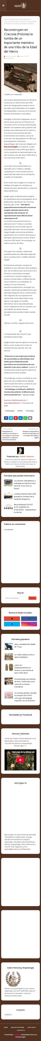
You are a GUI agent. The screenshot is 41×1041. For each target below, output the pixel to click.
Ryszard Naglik (11, 147)
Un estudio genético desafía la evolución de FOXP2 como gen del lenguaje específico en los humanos (25, 697)
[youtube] (12, 618)
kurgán (8, 119)
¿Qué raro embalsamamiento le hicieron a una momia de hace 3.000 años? (23, 669)
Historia (20, 411)
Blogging (17, 1035)
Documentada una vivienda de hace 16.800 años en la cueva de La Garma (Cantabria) (24, 683)
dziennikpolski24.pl (11, 403)
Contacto (21, 1030)
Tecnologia (30, 411)
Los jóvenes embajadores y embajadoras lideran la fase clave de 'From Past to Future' (25, 484)
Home (6, 1027)
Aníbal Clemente (10, 56)
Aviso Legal (31, 1027)
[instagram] (29, 624)
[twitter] (12, 624)
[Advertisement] (20, 882)
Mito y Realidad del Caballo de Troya (24, 645)
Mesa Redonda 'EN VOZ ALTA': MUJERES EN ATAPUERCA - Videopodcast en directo (25, 508)
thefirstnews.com (19, 400)
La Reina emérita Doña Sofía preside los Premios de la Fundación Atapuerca (25, 496)
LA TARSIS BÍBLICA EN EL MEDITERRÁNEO (24, 655)
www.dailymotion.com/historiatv (17, 849)
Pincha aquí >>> (20, 746)
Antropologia (13, 19)
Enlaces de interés (17, 1027)
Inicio (6, 19)
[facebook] (29, 618)
